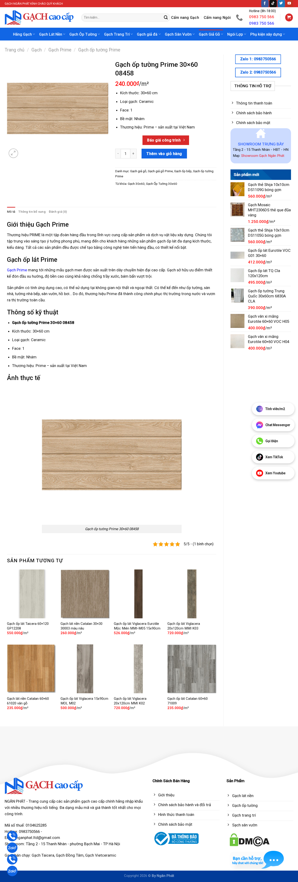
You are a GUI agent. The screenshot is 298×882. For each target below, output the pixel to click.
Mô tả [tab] (11, 211)
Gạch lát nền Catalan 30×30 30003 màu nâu (81, 626)
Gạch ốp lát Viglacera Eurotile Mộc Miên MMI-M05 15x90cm (137, 626)
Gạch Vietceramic (100, 855)
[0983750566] (240, 17)
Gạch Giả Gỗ (209, 34)
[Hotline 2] (12, 859)
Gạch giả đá (147, 34)
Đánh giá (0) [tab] (58, 211)
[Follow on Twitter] (281, 3)
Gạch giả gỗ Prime (160, 171)
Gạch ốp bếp (183, 171)
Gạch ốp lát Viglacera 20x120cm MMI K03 (183, 626)
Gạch (36, 50)
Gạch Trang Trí (117, 34)
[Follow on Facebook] (265, 3)
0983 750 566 (261, 16)
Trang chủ (14, 50)
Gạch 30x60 (136, 183)
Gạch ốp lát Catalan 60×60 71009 (187, 701)
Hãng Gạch (22, 34)
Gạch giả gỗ (138, 171)
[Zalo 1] (12, 847)
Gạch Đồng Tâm (70, 855)
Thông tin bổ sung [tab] (32, 211)
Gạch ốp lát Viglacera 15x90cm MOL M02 (84, 701)
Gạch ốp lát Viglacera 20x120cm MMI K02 (130, 701)
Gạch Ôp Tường (83, 34)
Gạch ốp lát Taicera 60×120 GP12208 (28, 626)
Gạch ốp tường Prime (99, 50)
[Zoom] (13, 153)
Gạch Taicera (43, 855)
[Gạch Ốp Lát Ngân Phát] (39, 17)
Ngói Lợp (235, 34)
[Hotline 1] (12, 836)
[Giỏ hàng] (289, 17)
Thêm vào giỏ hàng (164, 153)
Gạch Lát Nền (50, 34)
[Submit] (166, 17)
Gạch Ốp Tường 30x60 (161, 183)
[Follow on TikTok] (273, 3)
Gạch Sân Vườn (178, 34)
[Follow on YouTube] (289, 3)
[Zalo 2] (12, 871)
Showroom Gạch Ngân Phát (262, 156)
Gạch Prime (59, 50)
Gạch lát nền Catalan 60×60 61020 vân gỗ (28, 701)
